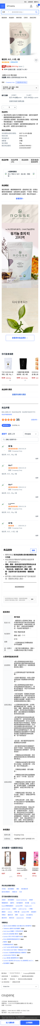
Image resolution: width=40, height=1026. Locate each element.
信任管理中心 (15, 976)
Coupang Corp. (16, 82)
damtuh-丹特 (25, 912)
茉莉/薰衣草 (24, 889)
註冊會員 (30, 2)
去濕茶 (4, 900)
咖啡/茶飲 (19, 17)
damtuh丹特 (19, 906)
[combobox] (30, 434)
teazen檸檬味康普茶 (7, 906)
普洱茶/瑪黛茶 (6, 892)
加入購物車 (10, 1023)
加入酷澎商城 (5, 981)
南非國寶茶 (11, 889)
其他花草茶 (33, 17)
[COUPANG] (8, 996)
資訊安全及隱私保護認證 (25, 978)
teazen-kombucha (21, 900)
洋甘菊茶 (28, 918)
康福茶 (4, 912)
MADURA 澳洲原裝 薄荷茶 (10, 934)
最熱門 (4, 434)
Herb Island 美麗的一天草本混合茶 (13, 931)
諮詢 (33, 550)
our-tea (33, 903)
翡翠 (16, 915)
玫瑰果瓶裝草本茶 (8, 944)
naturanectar (20, 918)
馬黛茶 (14, 909)
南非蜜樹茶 (19, 903)
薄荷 (17, 889)
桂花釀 (27, 903)
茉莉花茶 (11, 918)
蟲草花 (12, 903)
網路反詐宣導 (16, 981)
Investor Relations (15, 973)
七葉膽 (31, 909)
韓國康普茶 (5, 903)
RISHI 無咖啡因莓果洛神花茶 (11, 939)
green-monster (6, 909)
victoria (10, 912)
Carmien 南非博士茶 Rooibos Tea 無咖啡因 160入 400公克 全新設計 (19, 960)
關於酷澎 (4, 973)
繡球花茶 (10, 915)
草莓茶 (4, 915)
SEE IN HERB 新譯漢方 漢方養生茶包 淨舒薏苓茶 (17, 926)
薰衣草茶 (4, 918)
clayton (22, 915)
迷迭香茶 (33, 912)
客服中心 (36, 2)
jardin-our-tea (22, 909)
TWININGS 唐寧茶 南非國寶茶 (11, 928)
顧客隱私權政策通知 (27, 976)
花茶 (20, 892)
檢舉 (32, 599)
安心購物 (4, 978)
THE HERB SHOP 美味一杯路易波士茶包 (15, 950)
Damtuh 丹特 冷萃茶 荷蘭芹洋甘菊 (13, 936)
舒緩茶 (31, 900)
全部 (3, 12)
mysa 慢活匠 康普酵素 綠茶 (11, 958)
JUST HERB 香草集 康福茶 (11, 947)
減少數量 (15, 107)
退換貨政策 (5, 976)
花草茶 (26, 17)
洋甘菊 (4, 889)
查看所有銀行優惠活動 (16, 101)
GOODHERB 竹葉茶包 (9, 955)
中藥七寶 (16, 912)
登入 (25, 2)
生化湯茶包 (29, 915)
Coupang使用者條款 (29, 973)
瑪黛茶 (5, 942)
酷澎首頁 (4, 17)
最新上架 (11, 434)
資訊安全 (12, 978)
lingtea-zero (28, 906)
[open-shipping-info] (19, 77)
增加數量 (3, 107)
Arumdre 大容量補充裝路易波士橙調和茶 (15, 952)
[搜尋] (36, 12)
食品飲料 (11, 17)
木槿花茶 (14, 892)
